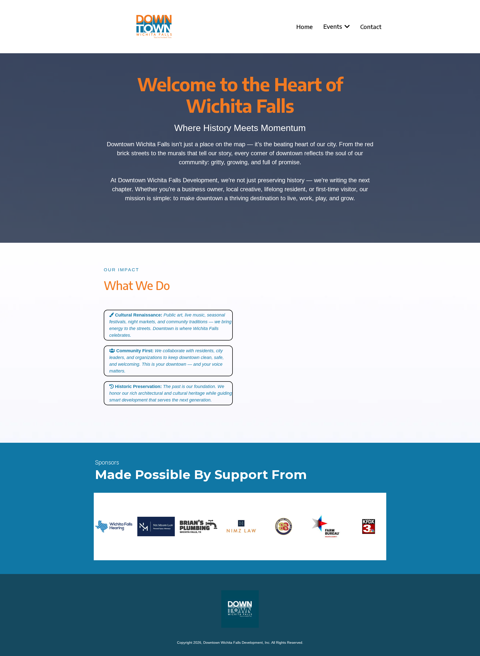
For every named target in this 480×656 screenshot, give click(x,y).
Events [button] (333, 26)
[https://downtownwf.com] (154, 27)
